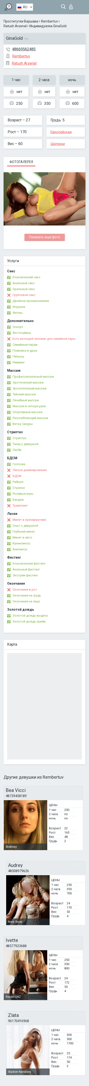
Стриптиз (19, 438)
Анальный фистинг (26, 569)
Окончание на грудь (27, 595)
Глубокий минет (24, 531)
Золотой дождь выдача (30, 615)
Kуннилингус (21, 543)
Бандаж (18, 499)
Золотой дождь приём (29, 621)
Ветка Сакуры (23, 424)
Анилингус (20, 549)
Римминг (19, 362)
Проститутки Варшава (21, 21)
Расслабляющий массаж (30, 418)
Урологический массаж (30, 388)
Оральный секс (24, 289)
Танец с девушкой (25, 444)
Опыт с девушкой (25, 525)
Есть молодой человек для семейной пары (44, 338)
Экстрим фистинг (25, 575)
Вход (72, 5)
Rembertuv (49, 21)
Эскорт (18, 327)
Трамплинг (20, 505)
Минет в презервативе (29, 519)
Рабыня (18, 482)
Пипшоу (18, 356)
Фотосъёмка (22, 333)
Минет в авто (22, 537)
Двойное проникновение (31, 301)
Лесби (17, 450)
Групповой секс (24, 295)
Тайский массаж (24, 394)
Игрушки (19, 307)
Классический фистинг (29, 563)
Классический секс (26, 277)
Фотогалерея (21, 162)
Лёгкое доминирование (30, 470)
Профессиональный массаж (33, 376)
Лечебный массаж (26, 400)
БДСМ (17, 476)
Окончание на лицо (26, 601)
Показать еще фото (44, 237)
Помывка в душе (25, 350)
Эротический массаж (28, 382)
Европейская (61, 132)
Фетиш (18, 312)
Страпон (19, 488)
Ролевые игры (23, 493)
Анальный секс (24, 283)
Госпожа (19, 464)
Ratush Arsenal (15, 26)
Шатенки (58, 144)
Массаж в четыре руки (29, 406)
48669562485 (24, 49)
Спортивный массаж (27, 412)
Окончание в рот (25, 589)
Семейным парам (25, 344)
